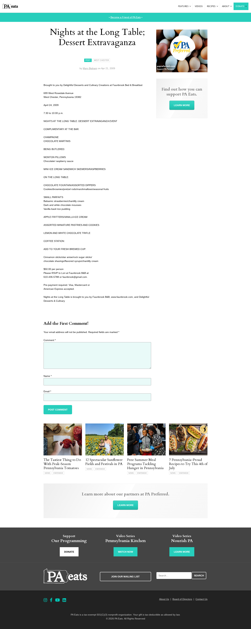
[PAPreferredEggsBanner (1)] (181, 71)
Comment (50, 340)
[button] (190, 6)
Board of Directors (182, 599)
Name (48, 376)
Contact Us (201, 599)
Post (87, 60)
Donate (240, 6)
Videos (199, 6)
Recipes (211, 6)
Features (183, 6)
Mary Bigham (90, 68)
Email (47, 391)
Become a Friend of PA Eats (125, 17)
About (225, 6)
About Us (164, 599)
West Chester (101, 60)
